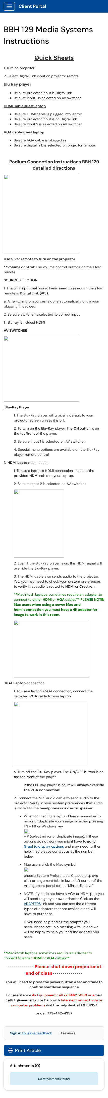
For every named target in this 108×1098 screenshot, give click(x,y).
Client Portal (32, 6)
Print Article (27, 1050)
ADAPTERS (32, 903)
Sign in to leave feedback (31, 1033)
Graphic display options (44, 846)
